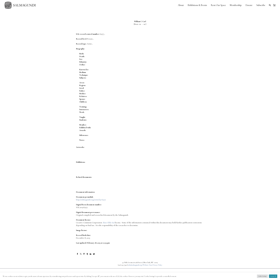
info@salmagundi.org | (135, 265)
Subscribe (260, 5)
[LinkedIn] (90, 254)
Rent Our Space (218, 5)
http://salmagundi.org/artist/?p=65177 (91, 199)
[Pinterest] (84, 254)
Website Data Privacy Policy (152, 265)
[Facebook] (77, 254)
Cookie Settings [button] (262, 276)
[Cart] (275, 5)
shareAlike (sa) (109, 222)
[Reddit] (94, 254)
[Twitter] (81, 254)
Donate (249, 5)
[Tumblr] (87, 254)
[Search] (270, 5)
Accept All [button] (273, 276)
